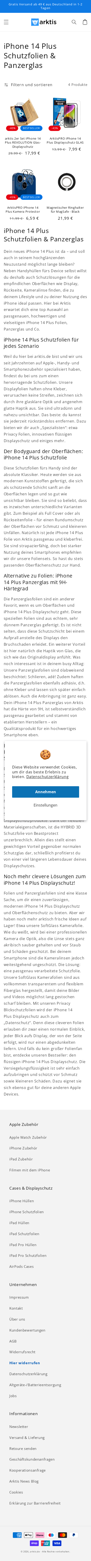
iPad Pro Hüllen (22, 1244)
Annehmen (45, 791)
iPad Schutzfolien (24, 1233)
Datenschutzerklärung (47, 776)
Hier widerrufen (24, 1362)
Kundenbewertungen (27, 1330)
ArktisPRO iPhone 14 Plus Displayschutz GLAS (65, 140)
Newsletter (18, 1426)
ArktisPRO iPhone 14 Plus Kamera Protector (23, 210)
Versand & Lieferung (27, 1437)
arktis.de (35, 1551)
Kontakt (16, 1308)
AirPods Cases (21, 1266)
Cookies (16, 1492)
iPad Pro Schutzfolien (27, 1255)
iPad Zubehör (21, 1159)
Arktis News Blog (24, 1481)
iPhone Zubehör (23, 1148)
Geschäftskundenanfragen (32, 1459)
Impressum (19, 1297)
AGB (13, 1341)
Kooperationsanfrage (27, 1470)
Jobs (13, 1395)
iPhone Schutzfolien (26, 1211)
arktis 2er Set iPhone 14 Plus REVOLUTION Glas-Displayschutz (23, 143)
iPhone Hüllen (21, 1200)
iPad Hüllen (19, 1222)
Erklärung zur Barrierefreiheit (35, 1503)
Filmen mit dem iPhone (29, 1170)
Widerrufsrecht (22, 1352)
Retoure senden (23, 1448)
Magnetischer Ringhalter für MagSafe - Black (65, 210)
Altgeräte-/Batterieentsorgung (35, 1384)
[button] (6, 22)
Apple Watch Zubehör (28, 1137)
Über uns (17, 1319)
